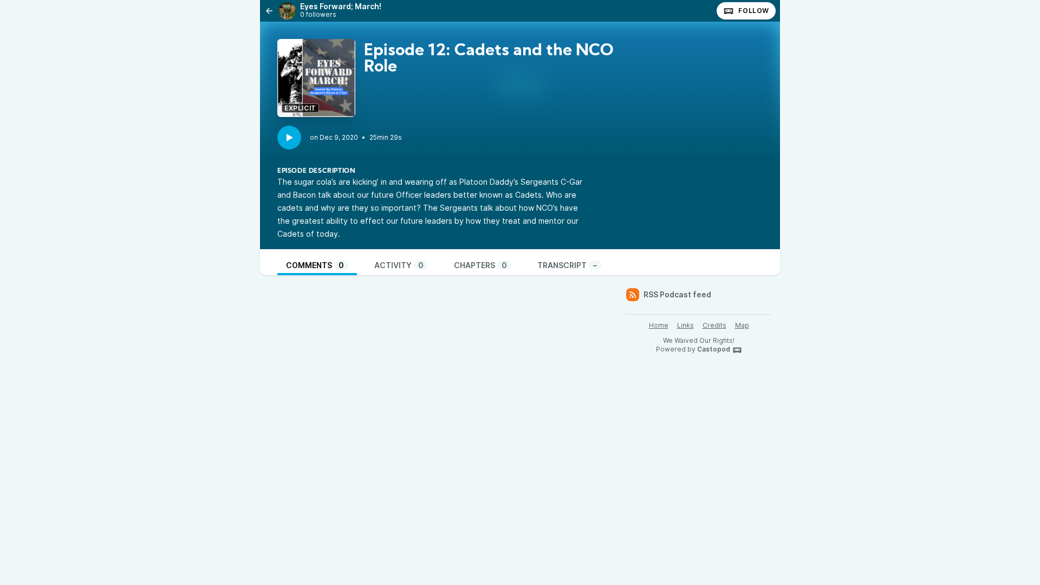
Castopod (713, 349)
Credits (714, 325)
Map (742, 325)
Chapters (480, 265)
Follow (753, 10)
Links (685, 325)
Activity (399, 265)
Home (658, 325)
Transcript (567, 265)
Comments (315, 265)
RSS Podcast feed (677, 294)
